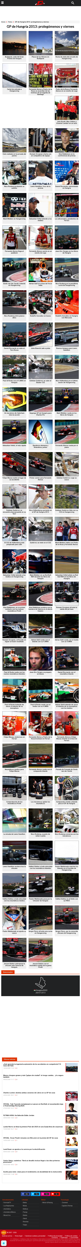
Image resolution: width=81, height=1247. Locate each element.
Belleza (25, 1209)
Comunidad (74, 1237)
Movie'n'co (7, 1215)
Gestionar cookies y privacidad (35, 1236)
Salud (25, 1218)
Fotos (10, 22)
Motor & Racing (48, 1202)
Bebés (25, 1215)
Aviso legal (18, 1236)
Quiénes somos (7, 1236)
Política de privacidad (55, 1236)
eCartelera (7, 1209)
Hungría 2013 (41, 990)
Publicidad (64, 1237)
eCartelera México (10, 1212)
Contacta (55, 1237)
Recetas (25, 1221)
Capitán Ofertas (67, 1206)
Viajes (25, 1225)
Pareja (25, 1212)
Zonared (65, 1202)
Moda (25, 1206)
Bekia (25, 1202)
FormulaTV (7, 1202)
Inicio (3, 22)
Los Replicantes (9, 1206)
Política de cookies (71, 1236)
